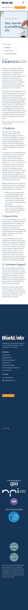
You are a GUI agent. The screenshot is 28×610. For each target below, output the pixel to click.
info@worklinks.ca (10, 380)
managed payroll (12, 162)
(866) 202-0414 (9, 377)
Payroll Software (11, 18)
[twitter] (5, 61)
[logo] (7, 1)
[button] (12, 7)
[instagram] (14, 61)
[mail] (17, 61)
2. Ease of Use (8, 50)
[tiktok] (11, 61)
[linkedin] (8, 61)
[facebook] (3, 61)
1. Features (7, 47)
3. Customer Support (10, 53)
